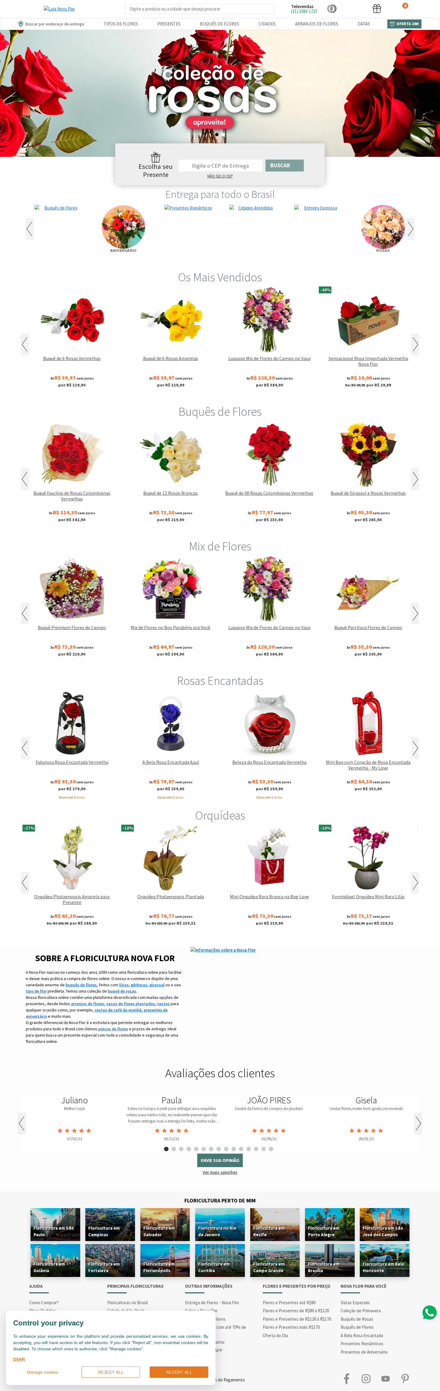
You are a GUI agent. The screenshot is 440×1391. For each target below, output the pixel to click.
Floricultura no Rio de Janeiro (217, 1231)
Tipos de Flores (121, 24)
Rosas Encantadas (220, 680)
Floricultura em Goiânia (49, 1267)
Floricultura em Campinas (104, 1231)
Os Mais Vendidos (220, 277)
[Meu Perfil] (354, 8)
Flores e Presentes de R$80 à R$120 (296, 1310)
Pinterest (405, 1378)
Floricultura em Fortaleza (104, 1267)
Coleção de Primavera (361, 1310)
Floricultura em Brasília (323, 1267)
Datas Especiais (355, 1302)
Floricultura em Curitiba (214, 1267)
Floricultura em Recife (269, 1231)
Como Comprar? (44, 1302)
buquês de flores (81, 984)
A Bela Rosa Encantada (362, 1335)
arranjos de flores (87, 1003)
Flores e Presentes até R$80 (289, 1302)
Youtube (385, 1378)
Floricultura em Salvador (159, 1231)
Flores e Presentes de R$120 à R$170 (297, 1319)
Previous (30, 229)
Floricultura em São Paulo (54, 1231)
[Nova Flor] (59, 9)
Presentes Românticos (362, 1343)
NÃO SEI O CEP (220, 176)
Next (410, 229)
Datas (364, 24)
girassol (157, 984)
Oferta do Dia (275, 1335)
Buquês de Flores (219, 24)
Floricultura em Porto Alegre (323, 1231)
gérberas (139, 984)
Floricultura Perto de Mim (220, 1200)
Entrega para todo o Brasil (220, 194)
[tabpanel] (74, 1119)
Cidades (267, 24)
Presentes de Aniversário (364, 1352)
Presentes (168, 24)
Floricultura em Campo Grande (269, 1267)
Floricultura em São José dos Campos (383, 1231)
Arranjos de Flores (316, 24)
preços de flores (113, 1029)
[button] (332, 8)
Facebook (346, 1378)
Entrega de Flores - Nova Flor (212, 1302)
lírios (124, 984)
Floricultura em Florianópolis (159, 1267)
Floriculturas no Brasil (127, 1302)
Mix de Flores (220, 546)
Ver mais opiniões (220, 1172)
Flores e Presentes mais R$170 (291, 1327)
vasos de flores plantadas (130, 1003)
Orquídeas (220, 815)
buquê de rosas (122, 991)
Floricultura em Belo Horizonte (383, 1267)
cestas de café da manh (118, 1010)
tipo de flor (36, 991)
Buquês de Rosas (357, 1319)
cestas (163, 1003)
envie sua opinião (220, 1160)
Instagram (366, 1378)
